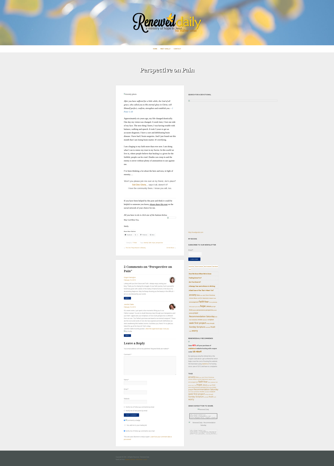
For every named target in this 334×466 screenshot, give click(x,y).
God (190, 306)
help (199, 306)
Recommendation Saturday (202, 316)
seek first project (197, 323)
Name (126, 380)
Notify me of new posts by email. (137, 411)
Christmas (212, 295)
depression (206, 298)
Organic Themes (130, 459)
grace (196, 306)
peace (194, 310)
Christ (207, 295)
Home (155, 49)
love (190, 310)
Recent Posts (191, 266)
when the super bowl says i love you (157, 329)
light (214, 306)
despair (211, 298)
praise (191, 313)
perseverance (200, 310)
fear (206, 301)
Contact (177, 49)
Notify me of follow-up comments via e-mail (140, 431)
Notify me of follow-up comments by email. (140, 407)
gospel (193, 306)
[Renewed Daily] (167, 22)
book (201, 295)
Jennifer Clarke (129, 304)
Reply (127, 298)
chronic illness (193, 298)
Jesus (208, 306)
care (204, 295)
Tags (190, 269)
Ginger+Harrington (130, 277)
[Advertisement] (150, 194)
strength (212, 323)
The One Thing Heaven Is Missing (136, 248)
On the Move (170, 248)
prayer (195, 313)
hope (153, 242)
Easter (214, 298)
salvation (205, 319)
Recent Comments (199, 266)
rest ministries (193, 320)
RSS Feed (139, 459)
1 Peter (134, 242)
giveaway (214, 302)
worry (195, 330)
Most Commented (207, 266)
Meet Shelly (165, 49)
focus (210, 302)
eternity (146, 242)
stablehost (192, 348)
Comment (127, 354)
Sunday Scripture (197, 327)
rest (216, 317)
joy (212, 306)
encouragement (193, 302)
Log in (145, 459)
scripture (211, 320)
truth (190, 331)
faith (150, 242)
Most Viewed (215, 266)
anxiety (192, 294)
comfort (200, 298)
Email (126, 389)
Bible (198, 295)
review (200, 320)
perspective (159, 242)
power (215, 310)
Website (126, 399)
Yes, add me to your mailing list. (137, 425)
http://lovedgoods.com (195, 232)
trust (213, 327)
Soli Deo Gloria (139, 184)
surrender (208, 327)
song (207, 323)
